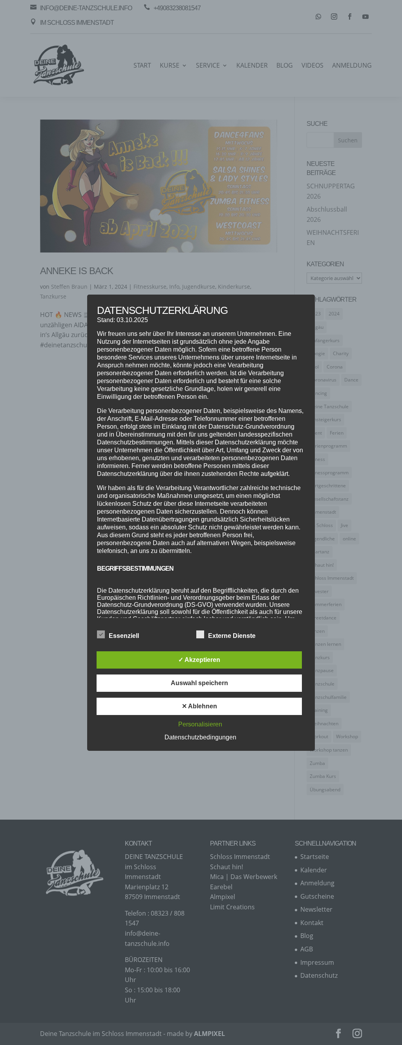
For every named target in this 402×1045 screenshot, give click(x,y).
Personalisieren (200, 724)
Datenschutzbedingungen (200, 737)
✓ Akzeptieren (199, 659)
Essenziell (124, 635)
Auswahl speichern (199, 683)
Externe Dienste (232, 635)
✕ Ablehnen (199, 706)
